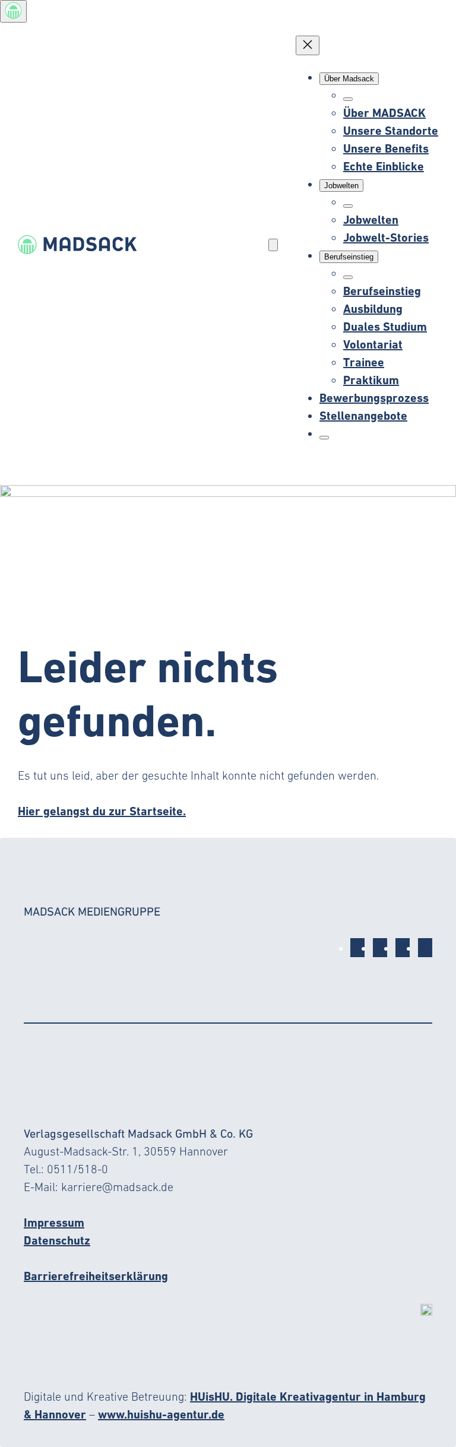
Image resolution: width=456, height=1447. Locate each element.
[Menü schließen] (307, 45)
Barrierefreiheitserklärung (96, 1276)
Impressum (54, 1222)
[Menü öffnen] (273, 245)
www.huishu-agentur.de (161, 1414)
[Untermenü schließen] (348, 99)
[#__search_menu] (324, 437)
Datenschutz (57, 1240)
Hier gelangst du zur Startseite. (102, 811)
